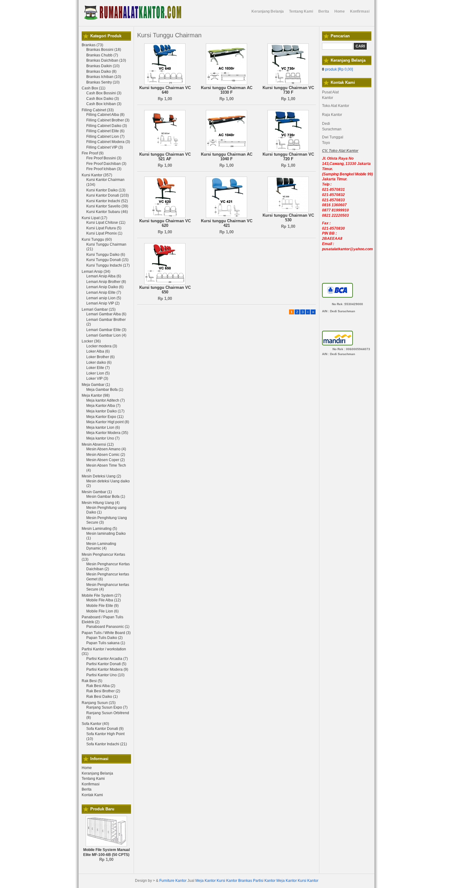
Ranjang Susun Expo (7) (107, 707)
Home (87, 768)
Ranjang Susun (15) (99, 703)
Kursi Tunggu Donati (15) (107, 260)
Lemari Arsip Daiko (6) (105, 287)
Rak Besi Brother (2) (103, 691)
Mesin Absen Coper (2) (105, 460)
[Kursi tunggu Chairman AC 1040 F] (226, 150)
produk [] (337, 69)
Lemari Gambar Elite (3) (106, 330)
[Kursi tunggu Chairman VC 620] (165, 217)
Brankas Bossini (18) (103, 49)
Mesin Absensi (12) (98, 444)
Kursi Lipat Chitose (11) (105, 222)
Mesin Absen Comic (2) (105, 454)
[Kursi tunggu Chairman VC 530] (288, 211)
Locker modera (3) (101, 346)
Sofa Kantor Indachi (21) (106, 744)
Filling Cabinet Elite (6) (105, 131)
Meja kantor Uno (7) (103, 438)
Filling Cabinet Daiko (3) (106, 126)
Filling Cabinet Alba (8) (105, 115)
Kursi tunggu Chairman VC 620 (165, 223)
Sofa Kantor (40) (95, 724)
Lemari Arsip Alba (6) (103, 276)
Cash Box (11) (93, 88)
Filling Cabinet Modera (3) (108, 142)
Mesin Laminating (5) (99, 528)
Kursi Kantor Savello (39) (107, 206)
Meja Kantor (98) (96, 395)
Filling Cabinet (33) (98, 110)
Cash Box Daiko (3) (102, 98)
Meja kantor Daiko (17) (105, 411)
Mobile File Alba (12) (103, 600)
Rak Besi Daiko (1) (102, 696)
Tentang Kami (93, 778)
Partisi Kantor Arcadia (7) (107, 659)
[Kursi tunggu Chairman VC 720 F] (288, 150)
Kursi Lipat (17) (94, 218)
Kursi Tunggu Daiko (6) (105, 254)
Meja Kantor (205, 880)
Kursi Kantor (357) (97, 175)
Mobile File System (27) (101, 595)
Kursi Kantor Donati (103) (107, 195)
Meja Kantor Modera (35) (107, 433)
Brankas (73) (92, 45)
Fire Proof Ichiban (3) (103, 169)
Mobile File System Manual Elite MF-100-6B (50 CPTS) (106, 852)
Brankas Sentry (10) (103, 82)
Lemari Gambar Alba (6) (106, 314)
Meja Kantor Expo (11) (105, 417)
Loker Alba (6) (98, 351)
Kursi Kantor (227, 880)
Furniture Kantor (172, 880)
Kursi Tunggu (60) (97, 239)
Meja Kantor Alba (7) (103, 405)
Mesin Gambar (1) (97, 492)
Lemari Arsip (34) (96, 271)
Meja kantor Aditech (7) (105, 400)
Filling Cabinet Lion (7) (105, 136)
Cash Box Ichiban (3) (103, 104)
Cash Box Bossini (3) (103, 93)
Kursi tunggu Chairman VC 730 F (288, 90)
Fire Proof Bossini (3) (103, 158)
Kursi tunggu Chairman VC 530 (288, 218)
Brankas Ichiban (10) (103, 77)
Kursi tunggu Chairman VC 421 (226, 223)
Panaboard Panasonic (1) (107, 626)
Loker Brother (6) (100, 357)
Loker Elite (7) (98, 368)
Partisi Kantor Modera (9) (107, 669)
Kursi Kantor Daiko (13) (105, 190)
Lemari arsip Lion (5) (103, 298)
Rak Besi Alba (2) (100, 686)
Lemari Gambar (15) (99, 309)
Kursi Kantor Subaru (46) (107, 212)
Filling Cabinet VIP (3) (104, 147)
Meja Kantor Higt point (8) (107, 422)
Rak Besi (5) (92, 681)
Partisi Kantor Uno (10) (105, 675)
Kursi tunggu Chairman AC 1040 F (226, 157)
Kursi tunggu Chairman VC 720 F (288, 157)
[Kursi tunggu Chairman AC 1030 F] (226, 83)
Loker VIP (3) (97, 378)
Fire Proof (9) (93, 153)
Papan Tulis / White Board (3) (106, 633)
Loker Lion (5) (98, 373)
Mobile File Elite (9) (102, 606)
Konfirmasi (91, 784)
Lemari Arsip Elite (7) (103, 292)
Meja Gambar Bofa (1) (104, 389)
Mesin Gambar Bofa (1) (105, 496)
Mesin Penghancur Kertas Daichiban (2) (108, 566)
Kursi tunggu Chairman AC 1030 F (226, 90)
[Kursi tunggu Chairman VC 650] (165, 283)
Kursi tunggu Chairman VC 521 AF (165, 157)
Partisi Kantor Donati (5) (106, 664)
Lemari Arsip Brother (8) (106, 282)
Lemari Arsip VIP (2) (103, 303)
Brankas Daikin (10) (103, 66)
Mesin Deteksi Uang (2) (101, 476)
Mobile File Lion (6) (102, 611)
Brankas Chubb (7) (102, 55)
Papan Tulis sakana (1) (105, 643)
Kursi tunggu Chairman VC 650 (165, 290)
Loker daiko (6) (99, 362)
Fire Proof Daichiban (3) (106, 164)
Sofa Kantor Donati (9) (105, 728)
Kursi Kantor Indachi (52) (107, 201)
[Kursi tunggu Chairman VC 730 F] (288, 83)
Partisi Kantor (264, 880)
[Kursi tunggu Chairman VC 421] (226, 217)
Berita (87, 789)
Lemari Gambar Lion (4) (106, 335)
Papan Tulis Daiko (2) (104, 638)
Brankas (245, 880)
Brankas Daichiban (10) (106, 60)
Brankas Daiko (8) (101, 71)
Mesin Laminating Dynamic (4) (101, 546)
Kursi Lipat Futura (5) (103, 228)
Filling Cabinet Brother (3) (107, 120)
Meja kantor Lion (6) (103, 427)
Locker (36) (91, 341)
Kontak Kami (92, 795)
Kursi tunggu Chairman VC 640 (165, 90)
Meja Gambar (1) (96, 385)
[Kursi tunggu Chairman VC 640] (165, 83)
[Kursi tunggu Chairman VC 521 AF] (165, 150)
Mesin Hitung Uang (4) (101, 503)
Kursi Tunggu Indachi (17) (108, 265)
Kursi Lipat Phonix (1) (104, 233)
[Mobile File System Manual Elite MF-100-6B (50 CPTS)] (106, 845)
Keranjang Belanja (97, 773)
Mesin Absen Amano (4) (106, 449)
